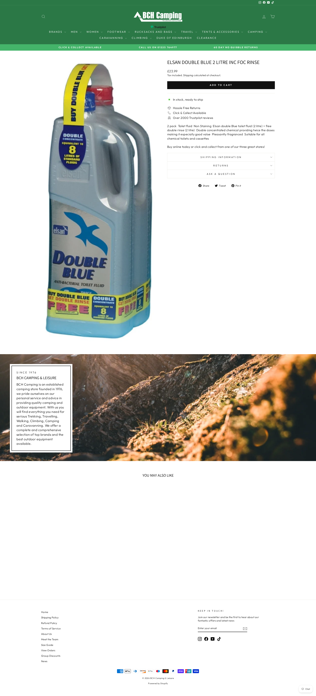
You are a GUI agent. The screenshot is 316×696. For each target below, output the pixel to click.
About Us (46, 633)
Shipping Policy (50, 617)
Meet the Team (49, 639)
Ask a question (221, 173)
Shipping (188, 75)
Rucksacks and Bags (154, 31)
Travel (188, 31)
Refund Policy (49, 623)
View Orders (48, 650)
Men (75, 31)
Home (44, 612)
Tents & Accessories (221, 31)
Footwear (117, 31)
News (44, 661)
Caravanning (111, 37)
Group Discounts (50, 655)
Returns (221, 165)
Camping (256, 31)
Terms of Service (51, 628)
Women (93, 31)
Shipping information (221, 157)
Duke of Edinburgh (174, 37)
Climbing (140, 37)
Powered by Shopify (158, 683)
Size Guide (47, 645)
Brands (56, 31)
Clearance (207, 37)
